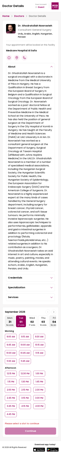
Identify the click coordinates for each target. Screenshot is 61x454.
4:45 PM (11, 414)
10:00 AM (25, 344)
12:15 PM (11, 373)
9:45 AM (11, 344)
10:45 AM (25, 352)
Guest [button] (41, 7)
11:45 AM (25, 361)
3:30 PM (39, 397)
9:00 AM (11, 336)
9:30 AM (39, 336)
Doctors (19, 16)
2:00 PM (11, 389)
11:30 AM (11, 361)
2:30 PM (39, 389)
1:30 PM (25, 381)
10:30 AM (10, 352)
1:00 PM (39, 373)
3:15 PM (25, 397)
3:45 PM (11, 406)
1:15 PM (10, 381)
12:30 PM (25, 373)
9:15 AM (25, 336)
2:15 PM (25, 389)
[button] (39, 450)
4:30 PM (39, 406)
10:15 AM (39, 344)
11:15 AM (39, 352)
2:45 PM (11, 397)
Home (5, 16)
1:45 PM (39, 381)
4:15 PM (25, 406)
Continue (30, 431)
